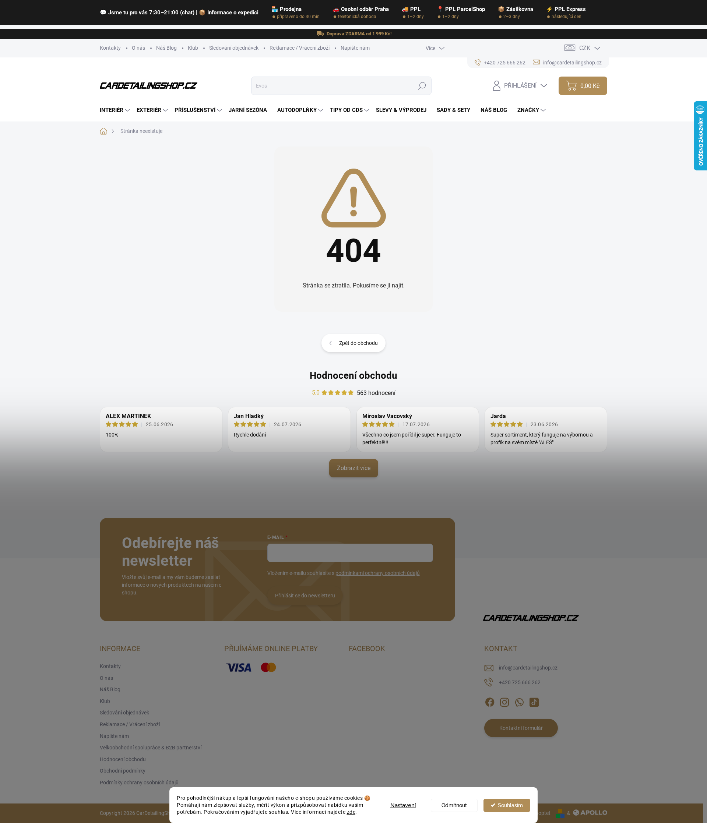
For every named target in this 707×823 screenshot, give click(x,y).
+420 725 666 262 (520, 682)
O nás (138, 48)
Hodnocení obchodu (353, 375)
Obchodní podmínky (122, 771)
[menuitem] (116, 110)
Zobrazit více (353, 468)
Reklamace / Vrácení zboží (300, 48)
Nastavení (403, 805)
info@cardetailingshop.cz (528, 668)
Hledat (422, 86)
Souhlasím (510, 805)
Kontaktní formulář (521, 728)
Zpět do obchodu (358, 343)
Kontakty (110, 48)
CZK (584, 48)
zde (351, 812)
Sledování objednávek (233, 48)
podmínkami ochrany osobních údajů (377, 573)
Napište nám (355, 48)
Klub (193, 48)
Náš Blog (166, 48)
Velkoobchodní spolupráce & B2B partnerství (150, 747)
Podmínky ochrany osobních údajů (139, 782)
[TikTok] (533, 700)
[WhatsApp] (519, 700)
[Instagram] (504, 700)
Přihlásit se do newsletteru (305, 595)
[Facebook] (489, 700)
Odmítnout (454, 805)
